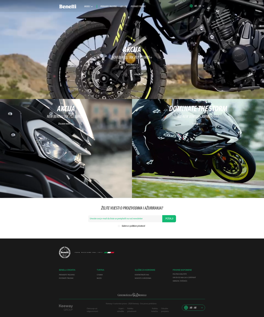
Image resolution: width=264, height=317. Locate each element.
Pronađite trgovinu (108, 6)
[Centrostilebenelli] (132, 295)
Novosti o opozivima (143, 278)
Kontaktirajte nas (142, 275)
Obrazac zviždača (180, 281)
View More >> (132, 64)
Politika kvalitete (180, 274)
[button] (197, 6)
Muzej (99, 278)
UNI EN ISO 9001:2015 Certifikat (184, 278)
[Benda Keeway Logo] (64, 252)
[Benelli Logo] (71, 6)
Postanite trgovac (138, 6)
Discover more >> (66, 123)
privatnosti (141, 226)
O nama (124, 6)
